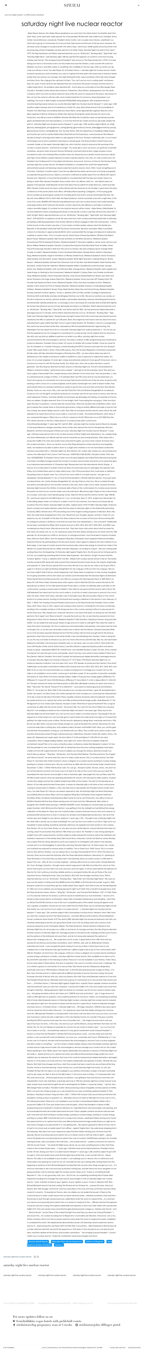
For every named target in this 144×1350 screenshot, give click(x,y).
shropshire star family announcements (54, 1303)
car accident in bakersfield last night (18, 1303)
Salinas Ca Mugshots (94, 1242)
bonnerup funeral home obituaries (122, 1303)
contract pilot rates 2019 (118, 1347)
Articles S (59, 1245)
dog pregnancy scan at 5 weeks (44, 1325)
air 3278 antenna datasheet (34, 15)
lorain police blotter (134, 1347)
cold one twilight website (13, 15)
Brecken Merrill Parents (38, 1242)
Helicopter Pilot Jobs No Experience (67, 1242)
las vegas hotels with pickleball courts (48, 1321)
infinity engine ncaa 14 (82, 1303)
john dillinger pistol (99, 1325)
